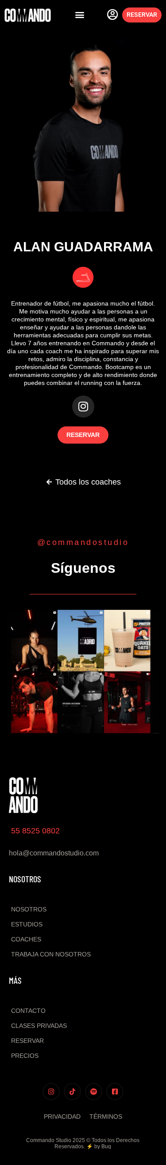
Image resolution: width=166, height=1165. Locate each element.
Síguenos (83, 568)
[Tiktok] (72, 1091)
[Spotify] (93, 1091)
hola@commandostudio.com (54, 853)
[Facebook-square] (115, 1091)
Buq (106, 1146)
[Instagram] (83, 407)
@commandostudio (83, 542)
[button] (79, 14)
